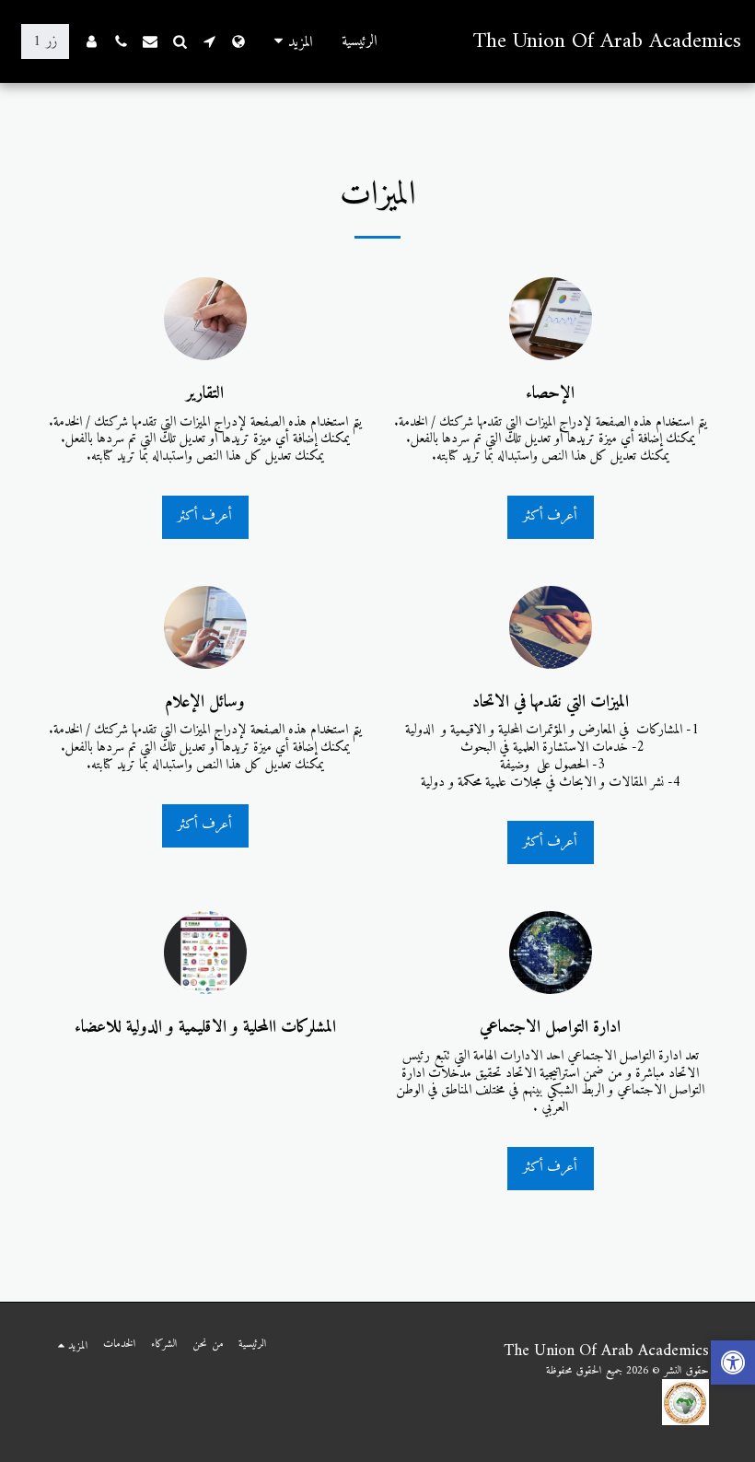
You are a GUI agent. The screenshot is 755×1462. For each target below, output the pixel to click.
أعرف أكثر (550, 516)
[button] (209, 41)
